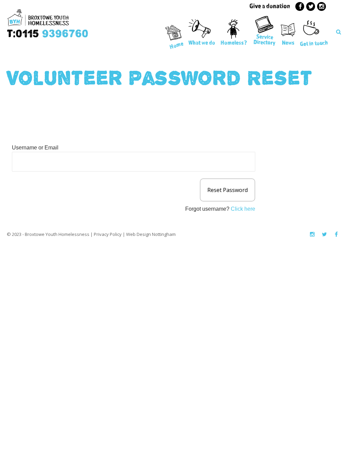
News (288, 42)
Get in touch (314, 43)
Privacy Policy (108, 234)
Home (176, 44)
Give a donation (269, 6)
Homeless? (234, 42)
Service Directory (265, 39)
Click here (243, 209)
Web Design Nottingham (151, 234)
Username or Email (35, 147)
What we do (201, 42)
